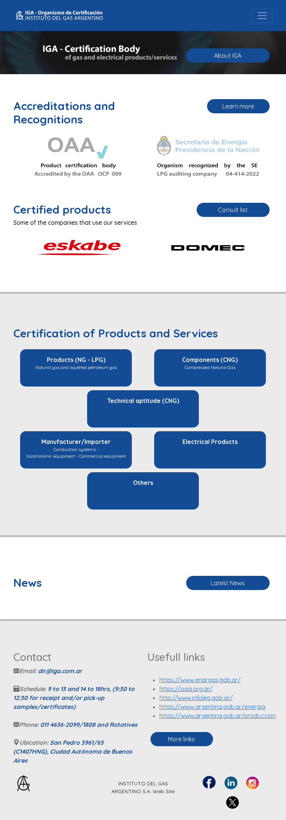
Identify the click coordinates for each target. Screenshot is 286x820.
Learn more (238, 106)
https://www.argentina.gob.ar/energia (212, 706)
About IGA (227, 55)
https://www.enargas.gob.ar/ (200, 680)
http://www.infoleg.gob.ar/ (196, 697)
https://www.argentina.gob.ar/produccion (217, 715)
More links (181, 739)
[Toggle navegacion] (262, 15)
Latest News (228, 583)
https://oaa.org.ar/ (186, 689)
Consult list (233, 210)
